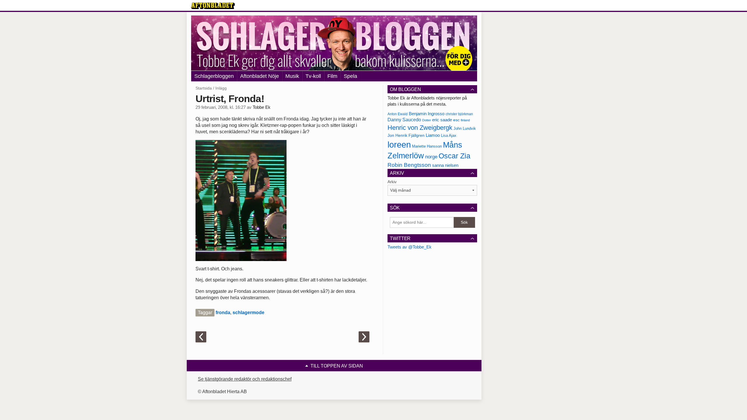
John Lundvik (464, 128)
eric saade (442, 119)
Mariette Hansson (427, 146)
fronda (223, 312)
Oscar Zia (454, 156)
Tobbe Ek (261, 107)
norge (431, 157)
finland (465, 120)
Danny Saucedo (404, 119)
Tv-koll (313, 76)
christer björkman (459, 114)
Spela (350, 76)
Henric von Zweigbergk (420, 127)
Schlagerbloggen (214, 76)
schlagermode (248, 312)
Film (332, 76)
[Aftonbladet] (213, 6)
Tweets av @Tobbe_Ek (410, 246)
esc (456, 120)
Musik (292, 76)
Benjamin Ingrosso (426, 113)
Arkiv (392, 181)
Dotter (426, 120)
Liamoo (433, 135)
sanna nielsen (445, 165)
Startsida (204, 88)
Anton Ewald (398, 114)
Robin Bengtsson (409, 165)
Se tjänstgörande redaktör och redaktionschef (245, 379)
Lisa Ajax (448, 135)
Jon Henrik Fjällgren (406, 135)
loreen (399, 144)
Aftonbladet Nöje (259, 76)
